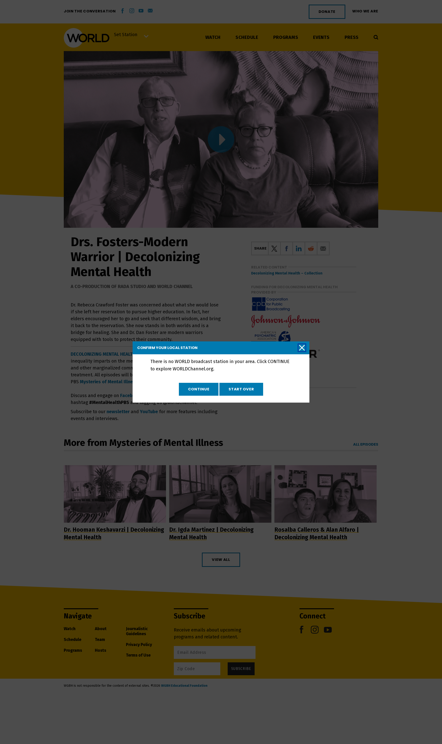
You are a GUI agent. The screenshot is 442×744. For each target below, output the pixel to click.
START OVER (241, 389)
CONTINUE (198, 389)
